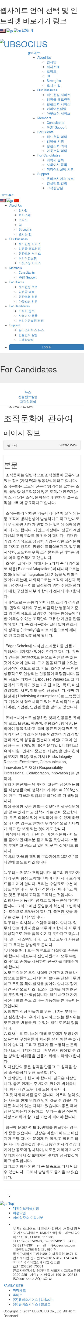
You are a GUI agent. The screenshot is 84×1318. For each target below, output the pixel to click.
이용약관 (19, 1212)
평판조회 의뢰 (57, 145)
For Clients (45, 131)
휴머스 (18, 1294)
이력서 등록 (55, 159)
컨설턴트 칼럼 (57, 183)
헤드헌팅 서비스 (58, 94)
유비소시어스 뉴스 (60, 178)
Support (43, 173)
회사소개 (53, 66)
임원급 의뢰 (55, 141)
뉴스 (28, 392)
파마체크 (19, 1290)
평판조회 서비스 (58, 104)
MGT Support (56, 127)
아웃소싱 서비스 (58, 113)
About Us (44, 57)
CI (48, 76)
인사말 (51, 62)
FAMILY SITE (13, 1285)
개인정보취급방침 (26, 1208)
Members (44, 118)
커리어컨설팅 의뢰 (60, 169)
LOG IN (27, 30)
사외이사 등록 (57, 164)
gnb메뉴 (34, 52)
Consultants (55, 122)
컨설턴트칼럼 (28, 396)
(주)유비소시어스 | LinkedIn (33, 1299)
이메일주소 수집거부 (28, 1217)
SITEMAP (7, 195)
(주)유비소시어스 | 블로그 (32, 1304)
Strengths (54, 80)
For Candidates (48, 155)
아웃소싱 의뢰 (57, 150)
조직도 (51, 71)
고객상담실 (55, 187)
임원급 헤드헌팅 (58, 99)
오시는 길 (54, 85)
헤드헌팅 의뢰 (57, 136)
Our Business (47, 90)
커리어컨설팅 (56, 108)
